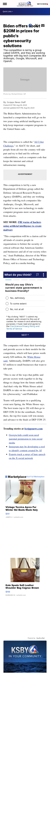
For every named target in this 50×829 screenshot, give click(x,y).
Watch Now (42, 4)
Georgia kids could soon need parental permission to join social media (25, 438)
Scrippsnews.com (33, 428)
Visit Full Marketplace (35, 477)
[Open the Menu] (4, 4)
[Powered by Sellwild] (40, 638)
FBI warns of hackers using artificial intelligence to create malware (22, 226)
